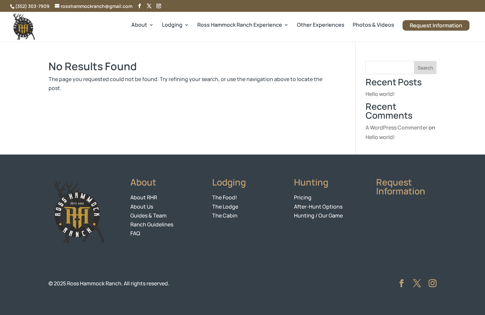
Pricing (302, 197)
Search (425, 68)
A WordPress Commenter (397, 127)
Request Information (436, 25)
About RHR (143, 197)
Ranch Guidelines (151, 224)
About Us (141, 206)
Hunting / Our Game (318, 215)
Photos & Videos (373, 25)
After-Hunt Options (318, 206)
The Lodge (225, 206)
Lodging (172, 25)
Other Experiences (320, 25)
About (139, 25)
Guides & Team (148, 215)
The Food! (224, 197)
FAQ (135, 233)
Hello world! (380, 94)
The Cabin (225, 215)
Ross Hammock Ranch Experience (239, 25)
